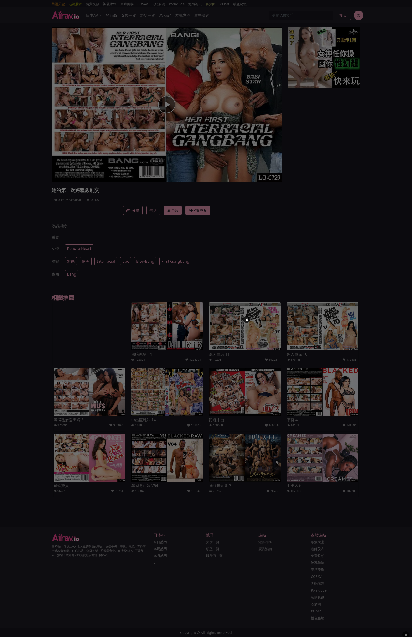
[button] (246, 319)
